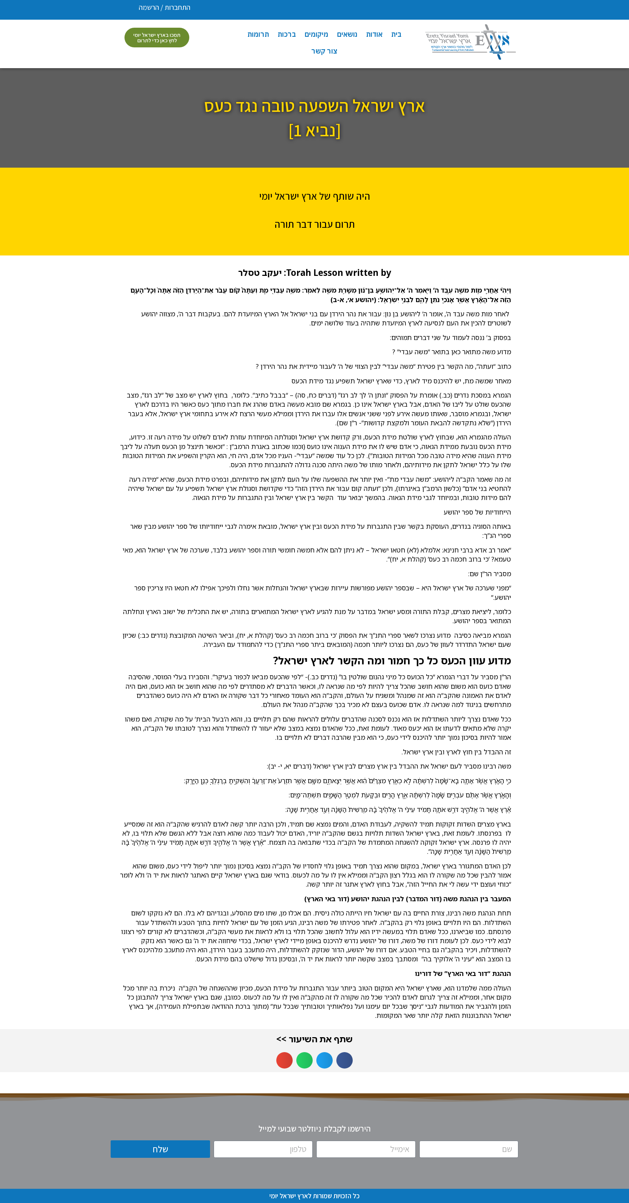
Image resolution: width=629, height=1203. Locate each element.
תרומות (258, 34)
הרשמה (149, 7)
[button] (344, 1060)
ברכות (287, 34)
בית (396, 34)
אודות (374, 34)
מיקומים (316, 34)
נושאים (347, 34)
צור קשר (324, 51)
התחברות (177, 7)
